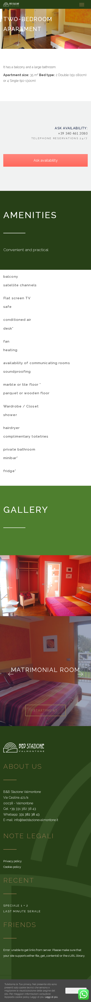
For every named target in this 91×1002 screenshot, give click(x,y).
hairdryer (11, 428)
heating (10, 350)
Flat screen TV (16, 298)
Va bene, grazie (76, 990)
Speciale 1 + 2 (15, 905)
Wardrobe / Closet (21, 406)
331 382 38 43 (29, 814)
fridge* (9, 471)
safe (7, 307)
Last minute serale (22, 911)
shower (10, 415)
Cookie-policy (12, 867)
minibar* (10, 458)
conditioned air (17, 320)
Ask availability (46, 160)
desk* (8, 328)
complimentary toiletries (26, 436)
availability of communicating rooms (36, 363)
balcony (10, 277)
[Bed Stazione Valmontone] (11, 4)
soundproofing (17, 372)
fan (6, 341)
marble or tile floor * (22, 385)
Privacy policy (12, 861)
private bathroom (19, 449)
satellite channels (20, 285)
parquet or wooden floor (26, 393)
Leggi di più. (51, 997)
